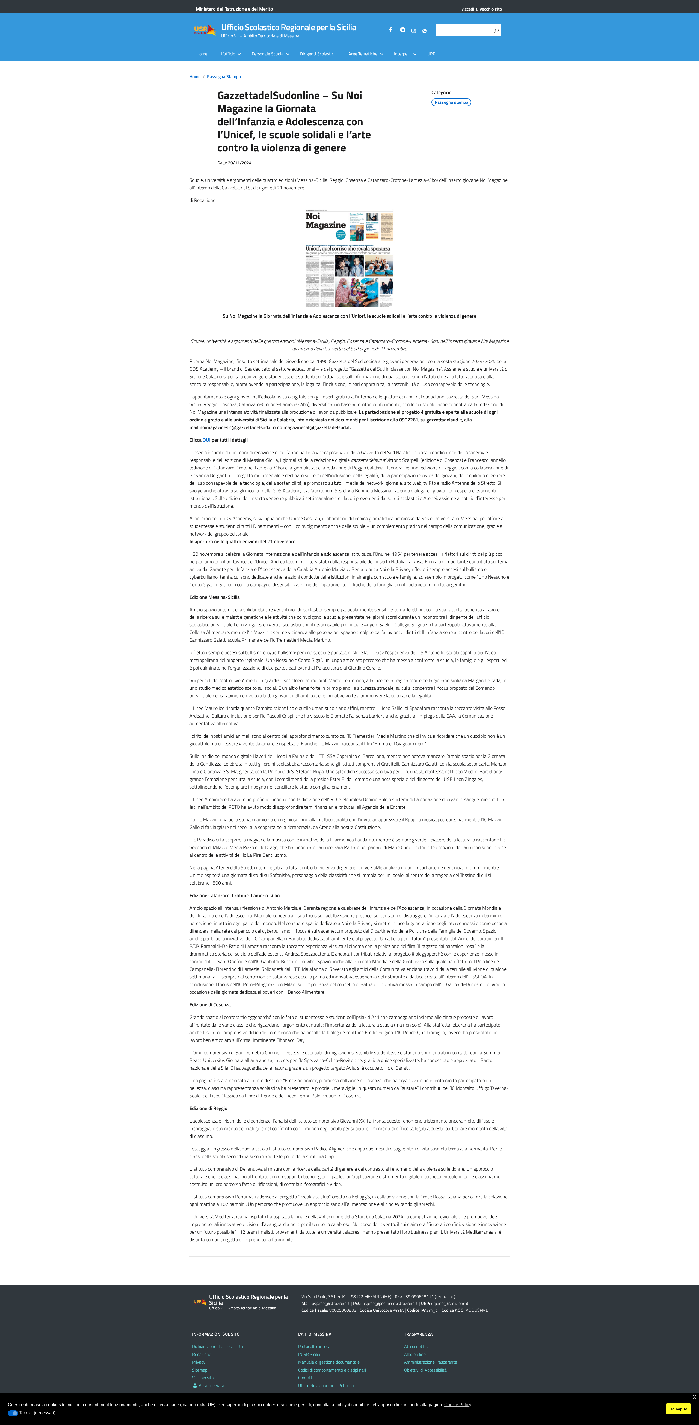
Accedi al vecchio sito (482, 9)
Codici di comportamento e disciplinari (332, 1370)
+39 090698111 (418, 1296)
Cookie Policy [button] (457, 1404)
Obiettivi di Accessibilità (425, 1370)
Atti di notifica (417, 1346)
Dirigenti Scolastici (317, 53)
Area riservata (211, 1385)
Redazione (201, 1354)
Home (201, 53)
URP (431, 53)
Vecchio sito (203, 1377)
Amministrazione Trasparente (430, 1362)
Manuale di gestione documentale (329, 1362)
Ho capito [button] (679, 1409)
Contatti (305, 1377)
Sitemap (199, 1370)
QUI (207, 440)
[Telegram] (402, 31)
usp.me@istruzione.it (331, 1303)
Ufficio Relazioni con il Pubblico (326, 1385)
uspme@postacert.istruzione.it (390, 1303)
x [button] (694, 1396)
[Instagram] (413, 31)
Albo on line (415, 1354)
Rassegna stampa (224, 76)
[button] (13, 1413)
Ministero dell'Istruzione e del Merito (234, 9)
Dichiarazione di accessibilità (217, 1346)
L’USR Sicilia (309, 1354)
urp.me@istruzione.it (450, 1303)
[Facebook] (392, 31)
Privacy (198, 1362)
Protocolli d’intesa (314, 1346)
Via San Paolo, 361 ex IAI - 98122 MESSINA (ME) (346, 1296)
